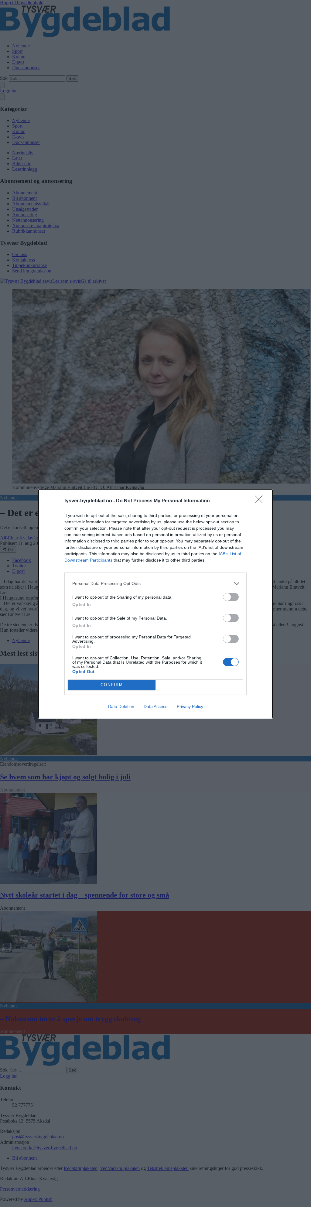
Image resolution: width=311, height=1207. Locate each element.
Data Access (155, 706)
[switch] (231, 597)
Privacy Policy (190, 706)
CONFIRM (112, 684)
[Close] (260, 501)
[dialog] (155, 603)
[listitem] (155, 583)
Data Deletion (121, 706)
